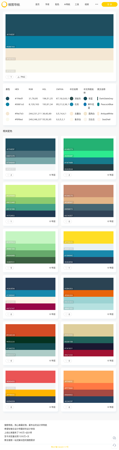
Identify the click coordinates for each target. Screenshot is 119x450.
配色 (57, 4)
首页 (37, 4)
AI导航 (67, 4)
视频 (87, 4)
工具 (77, 4)
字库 (47, 4)
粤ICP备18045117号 (59, 447)
